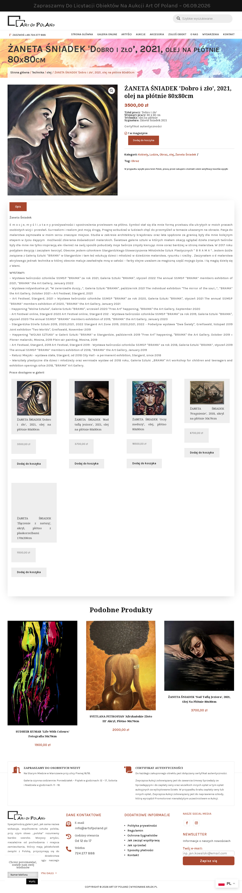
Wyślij (32, 881)
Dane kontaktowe (83, 815)
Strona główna (82, 34)
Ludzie (154, 154)
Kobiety (143, 154)
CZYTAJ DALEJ (45, 873)
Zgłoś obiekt (177, 34)
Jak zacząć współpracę (143, 840)
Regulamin (135, 830)
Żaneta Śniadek (185, 154)
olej (49, 72)
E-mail (79, 823)
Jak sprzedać (136, 845)
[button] (111, 90)
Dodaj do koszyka (143, 140)
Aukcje (141, 34)
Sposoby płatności (140, 850)
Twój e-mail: (192, 848)
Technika (38, 72)
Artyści (126, 34)
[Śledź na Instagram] (196, 823)
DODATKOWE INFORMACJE (147, 815)
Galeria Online (107, 34)
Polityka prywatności (142, 825)
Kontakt (228, 34)
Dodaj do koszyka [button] (29, 463)
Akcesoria (157, 34)
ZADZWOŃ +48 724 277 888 (29, 34)
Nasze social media (197, 813)
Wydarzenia (210, 34)
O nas (194, 34)
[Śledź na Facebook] (186, 823)
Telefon (80, 848)
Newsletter (195, 834)
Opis (18, 206)
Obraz (164, 154)
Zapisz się (208, 861)
